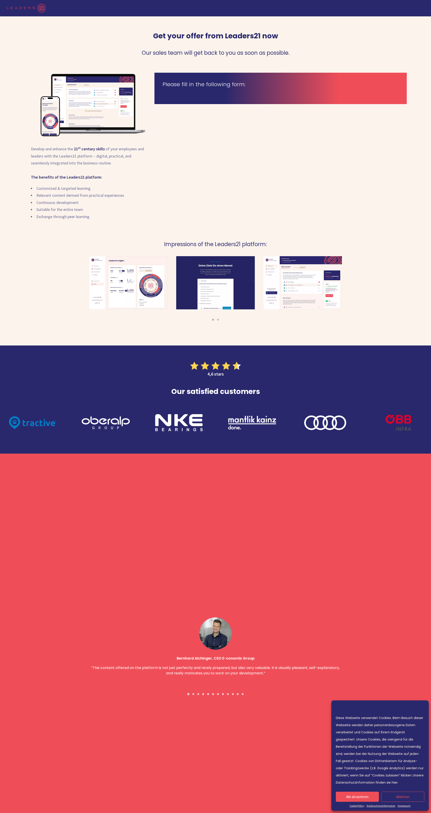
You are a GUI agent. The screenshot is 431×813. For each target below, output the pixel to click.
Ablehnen (402, 797)
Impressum (404, 805)
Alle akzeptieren (357, 797)
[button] (213, 320)
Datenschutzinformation (381, 805)
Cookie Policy (357, 805)
